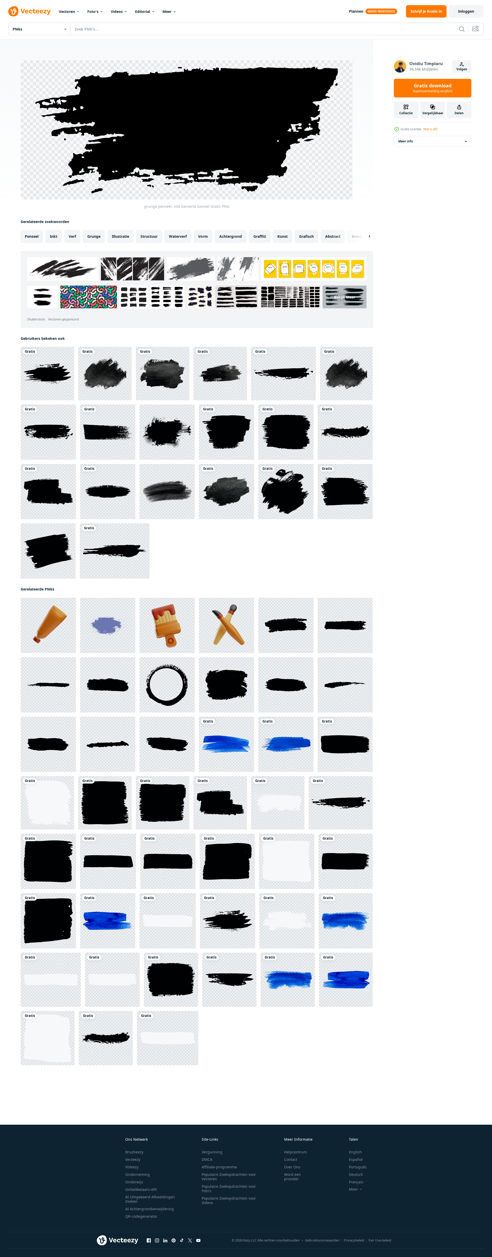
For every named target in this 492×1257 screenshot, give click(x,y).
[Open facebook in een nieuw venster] (149, 1240)
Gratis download (432, 88)
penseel (31, 236)
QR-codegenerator (141, 1216)
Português (358, 1166)
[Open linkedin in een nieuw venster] (165, 1240)
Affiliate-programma (219, 1166)
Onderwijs (134, 1181)
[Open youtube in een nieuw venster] (198, 1240)
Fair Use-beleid (380, 1240)
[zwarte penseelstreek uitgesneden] (105, 373)
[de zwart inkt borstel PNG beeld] (48, 551)
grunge (93, 236)
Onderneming (137, 1174)
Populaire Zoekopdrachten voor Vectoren (229, 1176)
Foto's (92, 11)
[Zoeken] (462, 29)
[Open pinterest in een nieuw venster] (173, 1240)
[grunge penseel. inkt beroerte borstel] (47, 373)
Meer (166, 11)
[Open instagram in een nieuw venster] (157, 1240)
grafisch (306, 236)
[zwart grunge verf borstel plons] (286, 491)
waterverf (178, 236)
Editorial (142, 11)
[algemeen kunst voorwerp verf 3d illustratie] (48, 625)
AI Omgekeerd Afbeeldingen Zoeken (150, 1199)
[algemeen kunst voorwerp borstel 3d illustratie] (167, 625)
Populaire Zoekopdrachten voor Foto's (229, 1188)
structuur (149, 236)
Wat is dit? (430, 129)
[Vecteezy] (29, 11)
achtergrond (230, 236)
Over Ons (292, 1166)
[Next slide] (365, 236)
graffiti (259, 236)
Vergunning (212, 1151)
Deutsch (356, 1174)
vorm (203, 236)
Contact (290, 1159)
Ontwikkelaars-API (141, 1189)
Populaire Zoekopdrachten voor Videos (229, 1200)
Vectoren (67, 11)
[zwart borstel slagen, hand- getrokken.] (286, 625)
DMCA (207, 1159)
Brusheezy (134, 1151)
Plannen (356, 11)
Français (356, 1181)
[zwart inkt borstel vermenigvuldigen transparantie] (167, 491)
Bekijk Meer (344, 297)
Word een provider (292, 1176)
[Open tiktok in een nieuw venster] (182, 1240)
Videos (117, 11)
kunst (282, 236)
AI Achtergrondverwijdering (149, 1208)
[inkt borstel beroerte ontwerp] (107, 625)
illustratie (120, 236)
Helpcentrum (295, 1151)
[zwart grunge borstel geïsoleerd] (107, 491)
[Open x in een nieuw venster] (190, 1240)
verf (72, 236)
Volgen (461, 69)
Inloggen (466, 11)
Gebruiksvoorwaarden (322, 1240)
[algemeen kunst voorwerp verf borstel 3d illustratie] (226, 625)
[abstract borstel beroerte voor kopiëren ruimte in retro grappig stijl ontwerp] (167, 432)
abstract (332, 236)
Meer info (405, 141)
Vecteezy (132, 1159)
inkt (53, 236)
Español (356, 1159)
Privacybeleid (354, 1240)
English (355, 1151)
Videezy (131, 1166)
